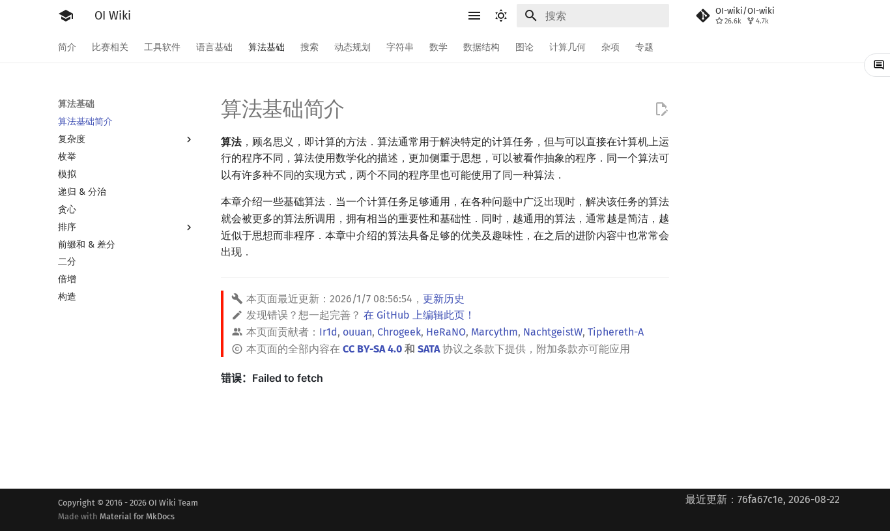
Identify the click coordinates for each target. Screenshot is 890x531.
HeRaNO (446, 332)
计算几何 (567, 47)
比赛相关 (110, 47)
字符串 (400, 47)
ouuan (357, 332)
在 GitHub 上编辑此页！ (419, 315)
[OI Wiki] (66, 16)
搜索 (309, 47)
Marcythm (494, 332)
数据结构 (481, 47)
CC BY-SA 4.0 (372, 349)
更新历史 (444, 299)
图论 (524, 47)
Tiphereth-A (616, 332)
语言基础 (214, 47)
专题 (644, 47)
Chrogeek (399, 332)
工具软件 (162, 47)
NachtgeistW (552, 332)
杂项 (610, 47)
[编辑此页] (661, 109)
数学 (438, 47)
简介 (67, 47)
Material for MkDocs (137, 516)
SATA (429, 349)
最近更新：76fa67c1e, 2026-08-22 (762, 499)
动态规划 (352, 47)
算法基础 (266, 47)
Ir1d (328, 332)
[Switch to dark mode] (501, 16)
